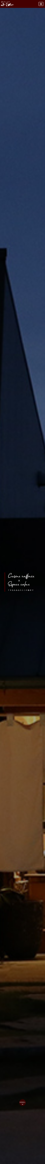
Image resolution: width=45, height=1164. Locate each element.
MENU (41, 4)
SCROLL (22, 1102)
